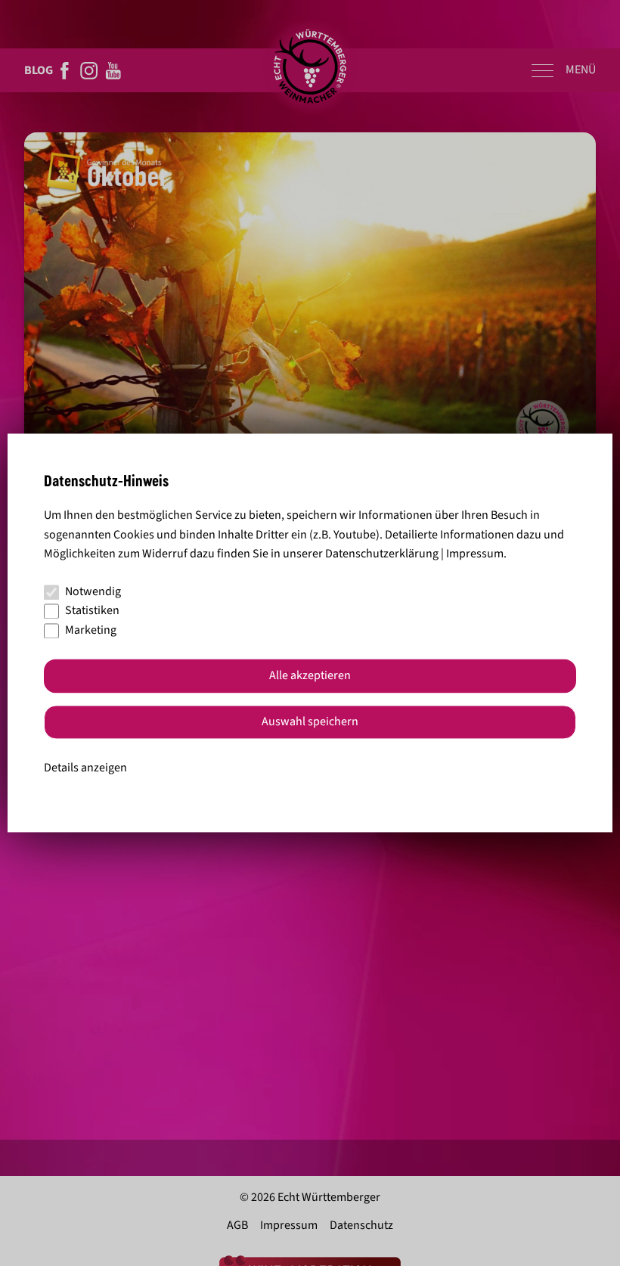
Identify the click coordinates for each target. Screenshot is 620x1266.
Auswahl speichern (310, 722)
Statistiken (92, 611)
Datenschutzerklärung (382, 554)
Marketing (90, 630)
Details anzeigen (85, 767)
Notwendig (93, 591)
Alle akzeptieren (310, 676)
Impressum (475, 554)
